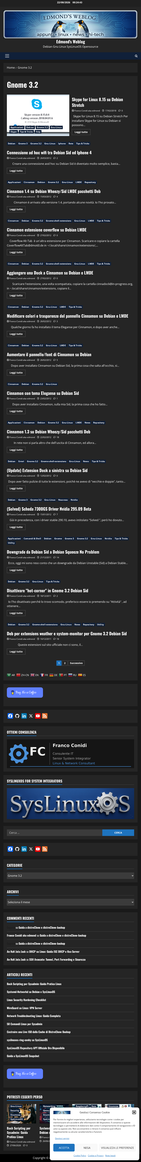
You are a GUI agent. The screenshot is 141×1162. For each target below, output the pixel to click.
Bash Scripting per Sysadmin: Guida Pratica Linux (34, 984)
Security (14, 1110)
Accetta (64, 1147)
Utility (11, 542)
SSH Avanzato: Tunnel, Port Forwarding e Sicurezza (57, 959)
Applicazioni (16, 127)
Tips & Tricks (26, 131)
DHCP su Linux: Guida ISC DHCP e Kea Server (54, 951)
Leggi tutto (82, 132)
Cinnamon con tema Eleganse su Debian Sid (43, 393)
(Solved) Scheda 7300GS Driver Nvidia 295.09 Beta (49, 509)
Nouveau (63, 499)
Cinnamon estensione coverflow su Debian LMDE (46, 229)
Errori (21, 461)
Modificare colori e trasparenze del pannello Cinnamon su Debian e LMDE (67, 316)
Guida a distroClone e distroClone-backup (42, 927)
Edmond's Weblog (70, 41)
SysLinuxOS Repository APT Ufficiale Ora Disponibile (36, 1048)
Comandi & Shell (32, 538)
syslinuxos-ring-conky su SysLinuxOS (27, 1040)
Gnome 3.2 (42, 127)
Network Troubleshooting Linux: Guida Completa (34, 1016)
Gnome (58, 538)
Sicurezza (15, 1114)
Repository (90, 182)
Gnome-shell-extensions (58, 220)
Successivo (76, 663)
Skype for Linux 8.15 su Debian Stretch (38, 115)
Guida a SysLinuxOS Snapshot (23, 1056)
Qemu (46, 1110)
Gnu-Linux (56, 127)
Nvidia (74, 499)
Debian (30, 127)
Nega (87, 1147)
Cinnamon (29, 182)
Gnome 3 (23, 143)
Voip (38, 131)
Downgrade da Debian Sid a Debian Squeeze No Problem (53, 552)
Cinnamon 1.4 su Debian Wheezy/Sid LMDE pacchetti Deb (54, 191)
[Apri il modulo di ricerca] (136, 56)
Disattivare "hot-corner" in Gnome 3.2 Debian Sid (47, 590)
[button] (134, 1112)
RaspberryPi (82, 1106)
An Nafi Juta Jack (16, 951)
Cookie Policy (80, 1155)
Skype (13, 131)
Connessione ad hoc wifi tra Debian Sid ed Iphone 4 (49, 152)
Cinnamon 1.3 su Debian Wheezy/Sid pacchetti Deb (48, 431)
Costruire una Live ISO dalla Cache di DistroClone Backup (38, 1032)
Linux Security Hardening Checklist (26, 1000)
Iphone (62, 143)
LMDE (79, 182)
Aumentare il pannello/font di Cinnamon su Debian (49, 354)
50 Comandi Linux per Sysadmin (24, 1024)
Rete (71, 143)
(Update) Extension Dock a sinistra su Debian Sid (47, 470)
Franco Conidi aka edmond (87, 110)
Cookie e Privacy (96, 1155)
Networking (49, 1106)
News (87, 422)
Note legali (110, 1155)
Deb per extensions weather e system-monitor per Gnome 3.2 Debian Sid (67, 633)
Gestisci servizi (62, 1138)
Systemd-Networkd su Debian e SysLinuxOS (31, 992)
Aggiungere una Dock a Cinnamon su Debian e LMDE (50, 272)
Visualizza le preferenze (117, 1147)
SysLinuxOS (16, 1119)
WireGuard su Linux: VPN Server (24, 1008)
